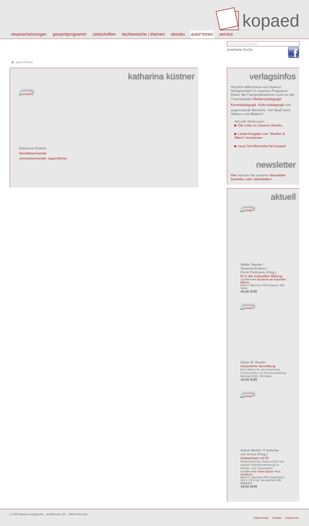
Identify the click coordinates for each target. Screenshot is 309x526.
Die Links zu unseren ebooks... (261, 125)
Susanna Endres (253, 268)
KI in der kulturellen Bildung (261, 276)
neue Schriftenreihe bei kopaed (262, 146)
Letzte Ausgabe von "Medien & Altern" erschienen (259, 135)
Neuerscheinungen (29, 34)
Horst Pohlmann (252, 272)
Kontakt (277, 517)
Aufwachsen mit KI (254, 458)
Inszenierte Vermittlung (257, 366)
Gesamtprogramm (70, 34)
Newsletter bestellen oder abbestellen (258, 177)
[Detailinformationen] (25, 94)
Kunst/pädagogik (243, 105)
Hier (234, 175)
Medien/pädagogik (267, 99)
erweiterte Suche (240, 49)
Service (226, 34)
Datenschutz (261, 517)
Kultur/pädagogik (271, 105)
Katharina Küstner (33, 148)
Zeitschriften (104, 34)
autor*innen (202, 34)
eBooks (178, 34)
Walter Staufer (251, 264)
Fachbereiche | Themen (143, 34)
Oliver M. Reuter (253, 362)
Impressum (292, 517)
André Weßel (250, 450)
